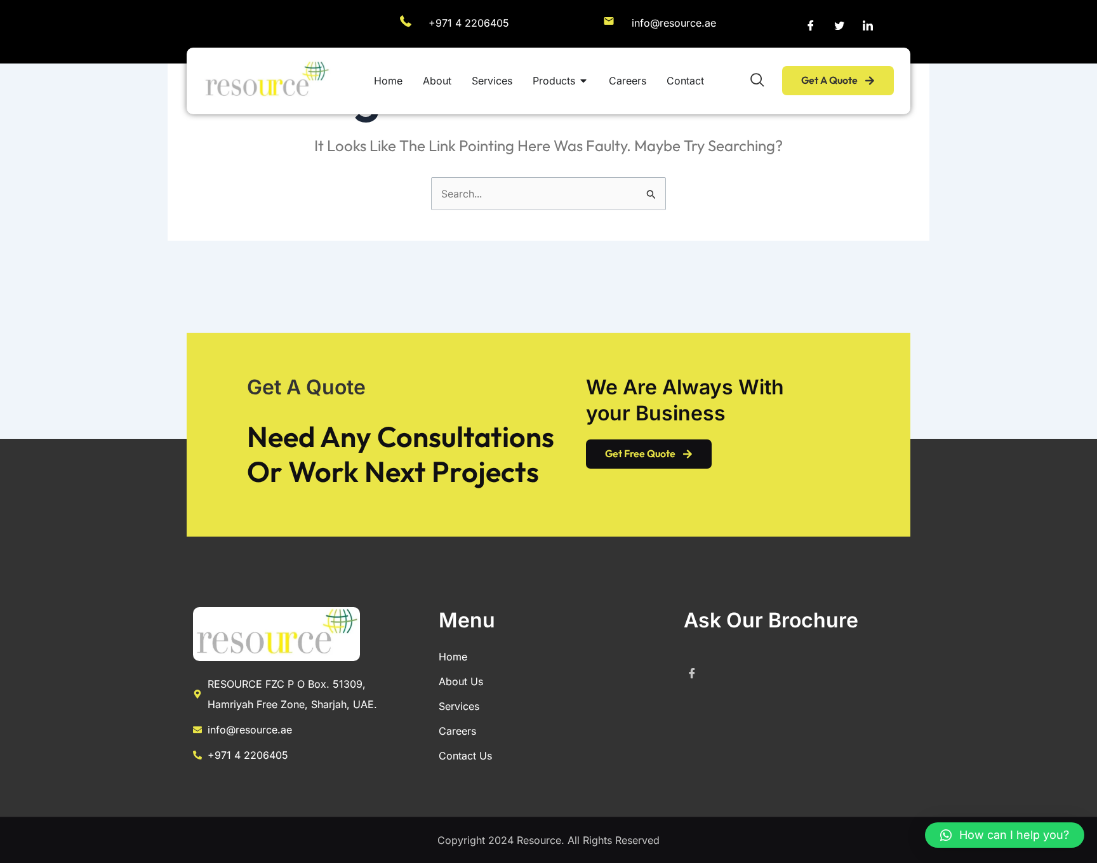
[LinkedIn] (867, 25)
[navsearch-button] (757, 80)
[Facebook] (810, 25)
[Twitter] (839, 25)
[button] (1004, 835)
